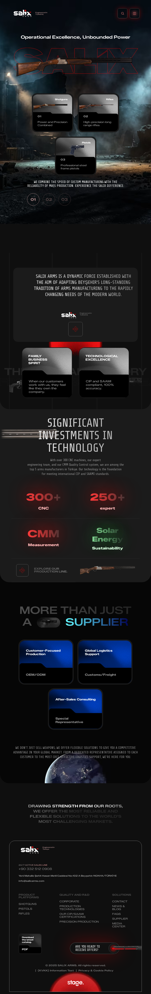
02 (49, 199)
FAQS (116, 914)
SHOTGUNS (28, 904)
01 (33, 199)
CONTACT (119, 901)
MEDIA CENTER (118, 925)
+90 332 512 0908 (35, 869)
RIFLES (24, 913)
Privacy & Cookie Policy (95, 970)
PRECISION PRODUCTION (79, 921)
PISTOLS (25, 908)
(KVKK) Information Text (56, 970)
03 (64, 199)
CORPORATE (69, 901)
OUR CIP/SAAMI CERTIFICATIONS (72, 915)
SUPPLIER (120, 918)
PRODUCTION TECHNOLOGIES (72, 908)
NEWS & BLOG (118, 908)
